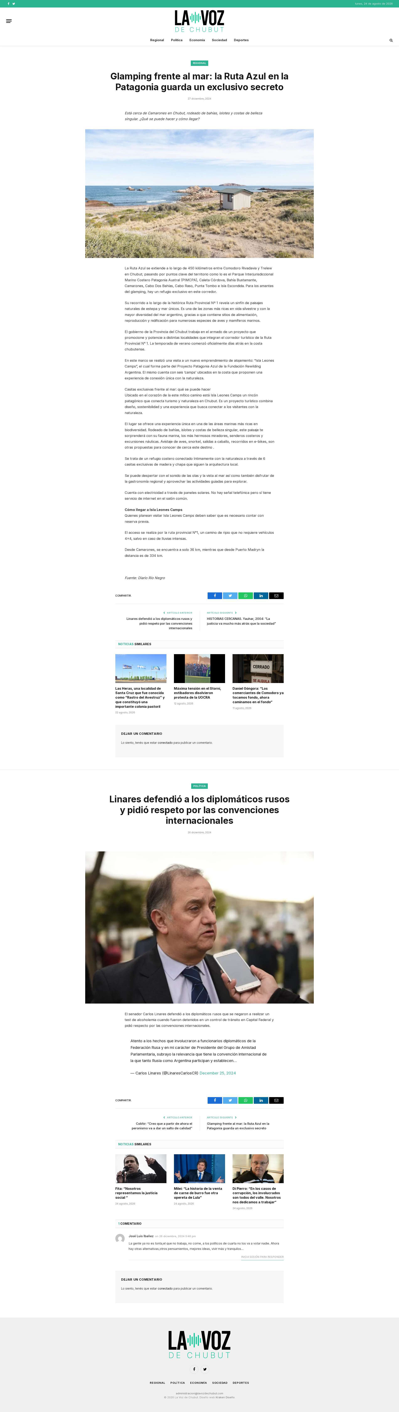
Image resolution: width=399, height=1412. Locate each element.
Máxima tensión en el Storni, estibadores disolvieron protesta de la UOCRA (197, 693)
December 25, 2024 (218, 1073)
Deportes (241, 40)
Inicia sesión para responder (262, 1256)
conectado (165, 742)
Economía (197, 40)
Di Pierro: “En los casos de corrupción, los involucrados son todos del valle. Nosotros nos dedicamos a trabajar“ (257, 1195)
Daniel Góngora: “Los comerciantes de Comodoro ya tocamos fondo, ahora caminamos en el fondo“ (258, 695)
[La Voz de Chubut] (199, 21)
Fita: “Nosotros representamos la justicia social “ (136, 1193)
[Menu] (9, 21)
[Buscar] (391, 40)
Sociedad (219, 40)
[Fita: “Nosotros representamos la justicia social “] (140, 1168)
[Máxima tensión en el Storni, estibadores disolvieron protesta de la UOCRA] (199, 668)
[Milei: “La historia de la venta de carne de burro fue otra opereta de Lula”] (199, 1168)
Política (176, 40)
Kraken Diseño (225, 1397)
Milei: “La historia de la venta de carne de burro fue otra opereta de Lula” (198, 1193)
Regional (157, 40)
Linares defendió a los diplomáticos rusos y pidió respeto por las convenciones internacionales (159, 623)
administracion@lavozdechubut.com (199, 1393)
